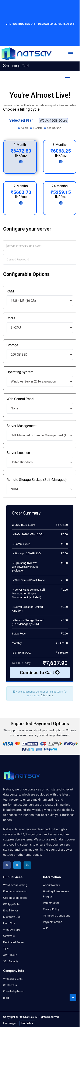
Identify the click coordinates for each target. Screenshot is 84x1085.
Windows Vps (11, 929)
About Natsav (51, 885)
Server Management (21, 426)
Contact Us (10, 985)
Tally (5, 948)
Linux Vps (9, 923)
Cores (11, 318)
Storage (12, 345)
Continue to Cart (37, 672)
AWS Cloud (10, 955)
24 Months (60, 186)
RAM (10, 291)
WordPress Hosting (15, 885)
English (26, 1023)
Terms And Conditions (56, 915)
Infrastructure (51, 902)
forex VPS (9, 936)
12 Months (20, 186)
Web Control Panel (20, 399)
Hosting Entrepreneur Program (56, 894)
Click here (47, 695)
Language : (10, 1023)
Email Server (10, 910)
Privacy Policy (51, 909)
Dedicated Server (13, 942)
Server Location (18, 453)
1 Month (20, 145)
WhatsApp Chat (12, 978)
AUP (45, 928)
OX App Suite (11, 904)
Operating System (20, 372)
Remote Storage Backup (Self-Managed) (37, 480)
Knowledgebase (13, 991)
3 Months (60, 145)
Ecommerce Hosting (15, 891)
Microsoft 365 (11, 916)
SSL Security (10, 961)
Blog (6, 997)
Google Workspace (15, 897)
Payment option (52, 922)
